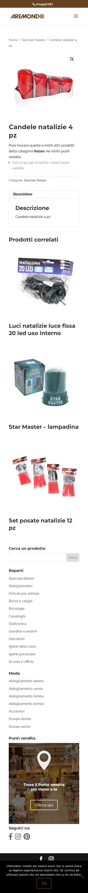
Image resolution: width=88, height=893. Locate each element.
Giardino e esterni (23, 631)
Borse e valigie (20, 601)
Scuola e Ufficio (21, 662)
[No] (83, 877)
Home (13, 40)
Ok (44, 883)
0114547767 (44, 4)
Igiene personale (22, 654)
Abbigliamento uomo (26, 689)
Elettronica (17, 624)
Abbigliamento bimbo (26, 704)
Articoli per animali (24, 593)
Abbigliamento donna (26, 681)
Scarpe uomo (20, 727)
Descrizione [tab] (22, 194)
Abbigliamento (21, 586)
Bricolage (16, 609)
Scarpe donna (20, 719)
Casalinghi (17, 616)
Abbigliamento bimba (26, 696)
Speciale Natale (33, 40)
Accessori (17, 711)
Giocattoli (17, 639)
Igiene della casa (22, 646)
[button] (72, 59)
